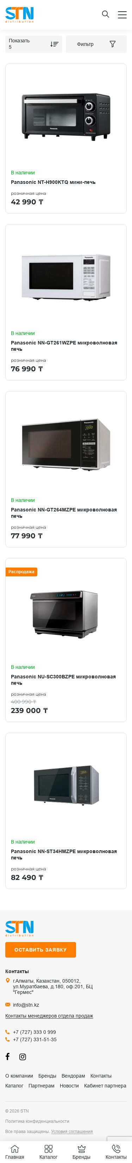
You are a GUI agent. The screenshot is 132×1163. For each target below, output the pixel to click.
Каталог (14, 1086)
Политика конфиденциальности (37, 1121)
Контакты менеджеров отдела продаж (49, 1016)
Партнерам (42, 1086)
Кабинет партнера (105, 1086)
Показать (19, 40)
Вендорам (73, 1076)
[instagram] (22, 1056)
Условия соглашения (72, 1131)
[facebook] (8, 1056)
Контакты (101, 1076)
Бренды (47, 1076)
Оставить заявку (40, 950)
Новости (69, 1086)
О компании (19, 1076)
